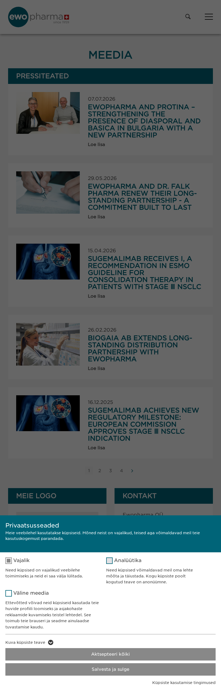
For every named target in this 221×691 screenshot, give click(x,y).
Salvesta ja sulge (110, 669)
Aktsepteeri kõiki (110, 654)
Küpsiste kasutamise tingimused (184, 682)
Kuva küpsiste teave (25, 642)
